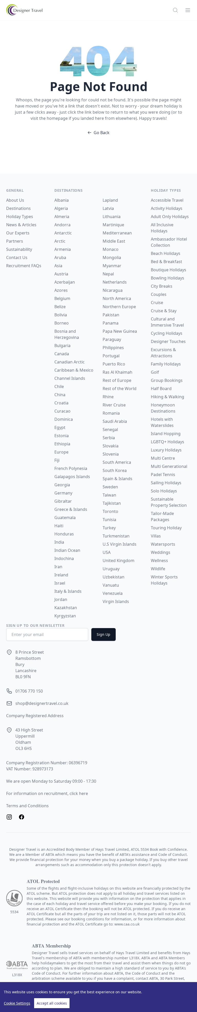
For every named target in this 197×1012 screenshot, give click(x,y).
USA (107, 552)
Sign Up (103, 634)
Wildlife (158, 569)
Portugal (111, 356)
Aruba (60, 257)
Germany (63, 493)
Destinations (18, 208)
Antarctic (63, 233)
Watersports (163, 544)
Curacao (62, 411)
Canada (61, 354)
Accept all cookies (52, 1003)
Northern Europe (119, 306)
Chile (59, 386)
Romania (111, 413)
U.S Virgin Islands (119, 544)
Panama (111, 323)
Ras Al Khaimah (117, 372)
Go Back (102, 132)
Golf (155, 372)
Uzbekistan (113, 577)
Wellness (159, 560)
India (59, 542)
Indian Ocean (67, 550)
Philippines (113, 347)
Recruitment (18, 265)
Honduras (64, 534)
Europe (61, 452)
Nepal (108, 274)
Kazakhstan (65, 607)
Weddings (160, 552)
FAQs (36, 265)
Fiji (57, 460)
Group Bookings (167, 380)
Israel (59, 583)
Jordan (60, 599)
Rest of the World (119, 388)
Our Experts (17, 233)
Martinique (113, 225)
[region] (98, 997)
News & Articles (21, 225)
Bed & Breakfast (166, 261)
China (59, 394)
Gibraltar (63, 501)
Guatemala (65, 517)
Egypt (59, 427)
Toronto (110, 511)
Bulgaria (62, 345)
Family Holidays (166, 364)
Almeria (61, 216)
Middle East (114, 241)
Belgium (62, 298)
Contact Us (16, 257)
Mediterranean (117, 233)
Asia (58, 265)
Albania (61, 200)
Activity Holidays (166, 208)
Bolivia (60, 315)
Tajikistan (112, 503)
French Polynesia (70, 468)
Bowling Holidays (167, 278)
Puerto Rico (114, 364)
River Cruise (114, 405)
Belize (60, 306)
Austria (61, 274)
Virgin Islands (116, 601)
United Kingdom (118, 560)
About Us (15, 200)
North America (117, 298)
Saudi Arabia (115, 421)
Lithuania (112, 216)
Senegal (110, 429)
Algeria (61, 208)
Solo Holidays (164, 491)
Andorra (62, 225)
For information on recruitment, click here (47, 793)
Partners (14, 241)
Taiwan (109, 495)
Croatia (61, 403)
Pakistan (111, 315)
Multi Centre (163, 458)
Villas (156, 536)
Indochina (64, 558)
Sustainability (19, 249)
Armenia (62, 249)
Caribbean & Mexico (73, 370)
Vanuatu (111, 585)
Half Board (161, 388)
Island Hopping (166, 433)
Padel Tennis (163, 474)
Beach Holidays (165, 253)
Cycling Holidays (166, 333)
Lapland (110, 200)
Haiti (58, 526)
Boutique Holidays (168, 270)
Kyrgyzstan (65, 616)
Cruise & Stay (163, 311)
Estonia (61, 435)
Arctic (59, 241)
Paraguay (112, 339)
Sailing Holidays (166, 483)
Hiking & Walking (167, 397)
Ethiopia (62, 444)
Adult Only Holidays (170, 216)
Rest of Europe (117, 380)
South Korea (115, 470)
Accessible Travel (167, 200)
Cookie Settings (17, 1003)
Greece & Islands (70, 509)
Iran (58, 566)
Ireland (61, 575)
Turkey (109, 528)
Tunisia (109, 519)
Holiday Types (19, 216)
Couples (158, 294)
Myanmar (112, 265)
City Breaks (161, 286)
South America (117, 462)
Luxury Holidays (166, 450)
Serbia (109, 437)
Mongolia (112, 257)
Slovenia (111, 454)
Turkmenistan (116, 536)
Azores (61, 290)
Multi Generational (169, 466)
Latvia (108, 208)
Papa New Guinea (120, 331)
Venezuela (113, 593)
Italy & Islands (68, 591)
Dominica (63, 419)
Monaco (111, 249)
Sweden (110, 487)
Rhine (108, 397)
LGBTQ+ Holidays (167, 442)
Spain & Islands (117, 478)
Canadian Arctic (69, 362)
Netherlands (115, 282)
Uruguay (111, 569)
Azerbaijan (64, 282)
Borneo (61, 323)
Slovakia (111, 446)
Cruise (157, 302)
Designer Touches (168, 341)
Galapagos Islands (72, 476)
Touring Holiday (166, 528)
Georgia (62, 485)
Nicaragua (113, 290)
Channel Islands (69, 378)
